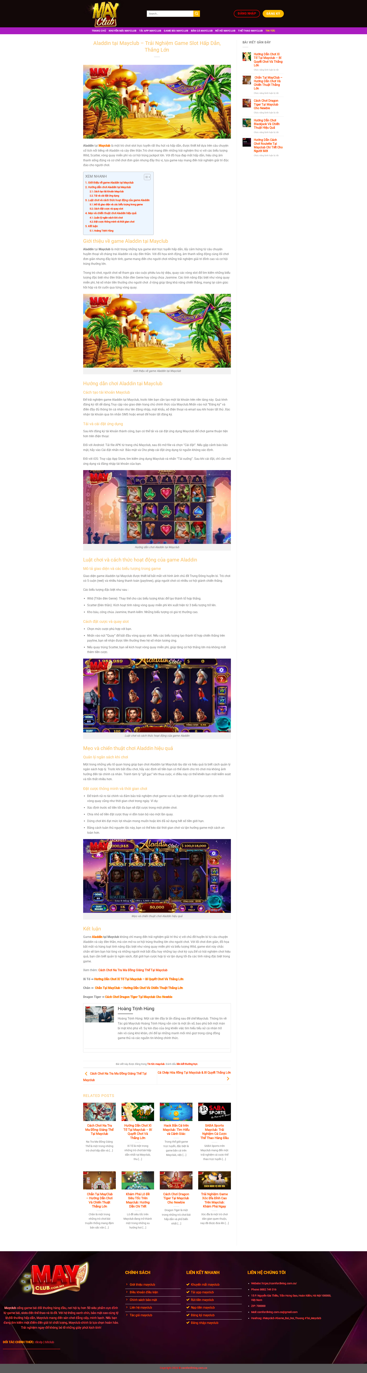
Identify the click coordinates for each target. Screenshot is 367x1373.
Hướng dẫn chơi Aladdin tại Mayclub (109, 187)
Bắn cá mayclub (202, 30)
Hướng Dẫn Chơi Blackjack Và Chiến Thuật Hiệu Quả (267, 124)
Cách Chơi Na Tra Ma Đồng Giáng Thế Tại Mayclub (132, 970)
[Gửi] (196, 14)
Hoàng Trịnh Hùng (103, 230)
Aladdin (97, 937)
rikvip (39, 1342)
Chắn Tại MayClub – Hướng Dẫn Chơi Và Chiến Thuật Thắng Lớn (99, 1200)
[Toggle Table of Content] (145, 177)
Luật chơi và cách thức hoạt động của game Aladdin (119, 200)
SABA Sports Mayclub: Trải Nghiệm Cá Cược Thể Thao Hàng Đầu (215, 1132)
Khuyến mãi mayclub (122, 30)
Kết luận (93, 226)
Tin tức (270, 30)
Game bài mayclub (176, 30)
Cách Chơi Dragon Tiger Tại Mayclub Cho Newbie (176, 1198)
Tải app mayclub (150, 30)
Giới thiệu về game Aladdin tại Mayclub (111, 182)
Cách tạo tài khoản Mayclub (109, 191)
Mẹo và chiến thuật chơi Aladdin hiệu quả (112, 213)
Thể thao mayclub (250, 30)
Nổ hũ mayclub (225, 30)
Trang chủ (99, 30)
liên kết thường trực (187, 1064)
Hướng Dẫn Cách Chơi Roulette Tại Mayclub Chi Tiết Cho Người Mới (268, 145)
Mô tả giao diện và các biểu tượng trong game (118, 204)
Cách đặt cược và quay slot (108, 208)
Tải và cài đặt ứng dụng (107, 195)
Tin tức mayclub (156, 1064)
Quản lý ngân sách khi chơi (108, 217)
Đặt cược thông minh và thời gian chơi (114, 221)
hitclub (49, 1342)
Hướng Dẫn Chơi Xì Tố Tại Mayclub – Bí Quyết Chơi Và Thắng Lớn (137, 1132)
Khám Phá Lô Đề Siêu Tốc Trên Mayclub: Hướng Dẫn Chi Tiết (138, 1200)
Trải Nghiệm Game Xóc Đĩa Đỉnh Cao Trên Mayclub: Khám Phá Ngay (214, 1200)
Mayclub (10, 1308)
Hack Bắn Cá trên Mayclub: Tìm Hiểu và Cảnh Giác (176, 1130)
